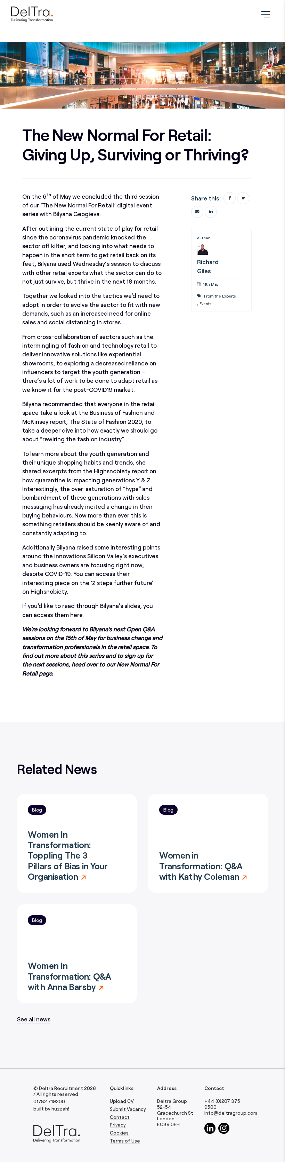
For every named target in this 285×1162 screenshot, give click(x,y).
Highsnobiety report (121, 470)
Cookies (119, 1133)
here (76, 614)
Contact (120, 1117)
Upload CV (122, 1101)
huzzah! (60, 1109)
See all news (33, 1018)
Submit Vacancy (128, 1109)
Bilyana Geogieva (76, 213)
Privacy (118, 1125)
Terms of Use (125, 1141)
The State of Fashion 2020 (105, 421)
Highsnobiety (49, 591)
